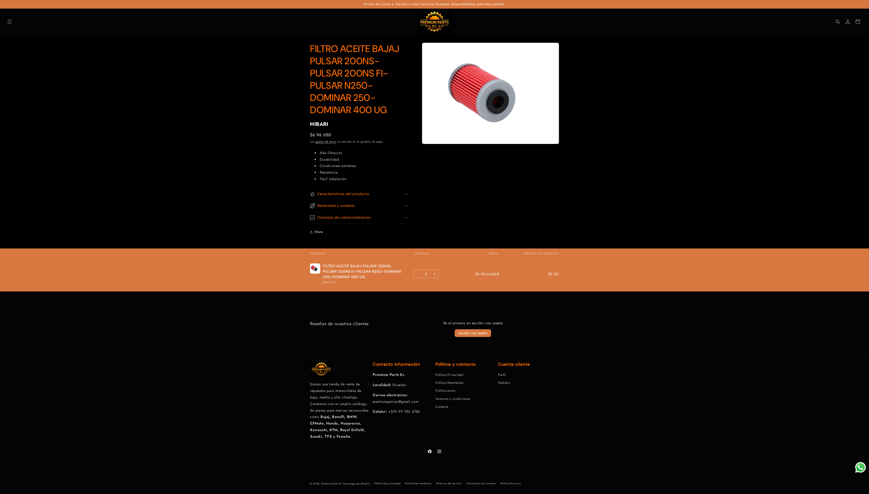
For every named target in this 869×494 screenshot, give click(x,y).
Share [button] (319, 231)
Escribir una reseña (472, 333)
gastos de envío (325, 142)
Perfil (502, 374)
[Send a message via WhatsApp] (860, 467)
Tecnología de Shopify (356, 483)
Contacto (442, 406)
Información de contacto (481, 483)
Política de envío (511, 483)
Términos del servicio (449, 483)
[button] (9, 22)
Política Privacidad (449, 374)
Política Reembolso (449, 382)
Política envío (445, 390)
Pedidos (504, 382)
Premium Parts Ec (332, 483)
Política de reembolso (418, 483)
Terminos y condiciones (452, 398)
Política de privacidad (387, 483)
